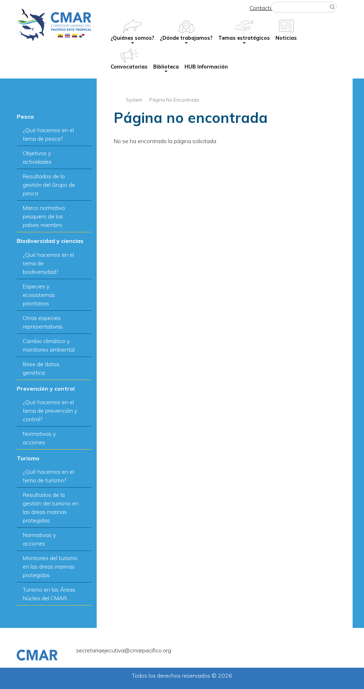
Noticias (286, 38)
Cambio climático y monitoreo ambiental (49, 345)
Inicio (116, 99)
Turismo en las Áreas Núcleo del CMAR (49, 594)
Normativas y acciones (39, 438)
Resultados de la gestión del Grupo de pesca (49, 185)
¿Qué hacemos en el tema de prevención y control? (50, 410)
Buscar (332, 7)
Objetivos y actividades (37, 157)
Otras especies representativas (43, 322)
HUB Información (206, 67)
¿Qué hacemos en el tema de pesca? (48, 134)
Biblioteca (166, 67)
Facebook (310, 651)
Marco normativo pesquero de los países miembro (44, 216)
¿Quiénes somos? (132, 38)
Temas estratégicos (244, 38)
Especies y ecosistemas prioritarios (39, 295)
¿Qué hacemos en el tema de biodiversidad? (48, 263)
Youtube (328, 651)
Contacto (261, 7)
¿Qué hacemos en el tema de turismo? (48, 476)
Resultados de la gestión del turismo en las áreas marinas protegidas (51, 507)
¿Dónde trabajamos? (186, 38)
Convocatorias (129, 67)
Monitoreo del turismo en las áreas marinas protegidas (50, 566)
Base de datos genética (41, 368)
